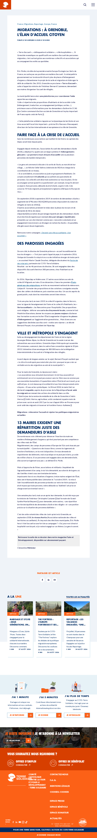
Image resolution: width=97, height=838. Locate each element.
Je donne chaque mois (48, 835)
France (20, 24)
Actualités (56, 818)
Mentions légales (60, 786)
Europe (47, 24)
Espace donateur (59, 812)
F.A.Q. (53, 780)
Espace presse (57, 801)
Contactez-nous (59, 774)
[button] (17, 740)
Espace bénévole (59, 807)
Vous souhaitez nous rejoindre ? (32, 754)
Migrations (28, 24)
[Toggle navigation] (93, 5)
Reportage (38, 24)
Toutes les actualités (78, 597)
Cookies (64, 792)
